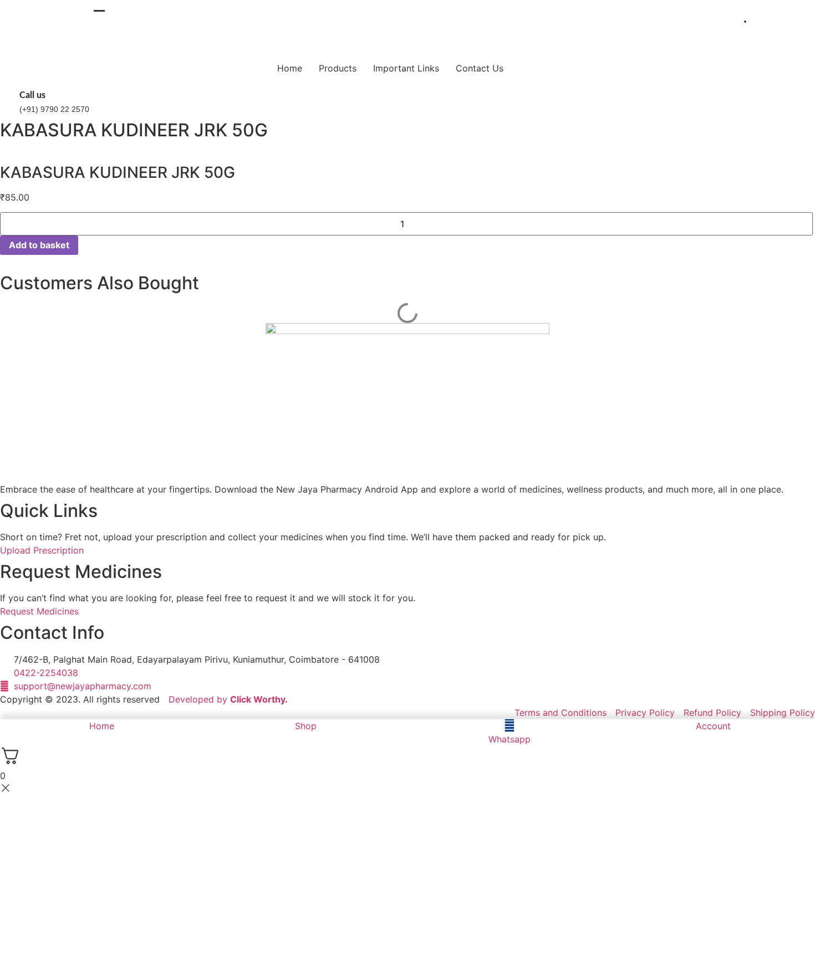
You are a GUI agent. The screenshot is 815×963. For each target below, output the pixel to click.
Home (289, 68)
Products (337, 68)
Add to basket (39, 244)
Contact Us (479, 68)
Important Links (406, 68)
